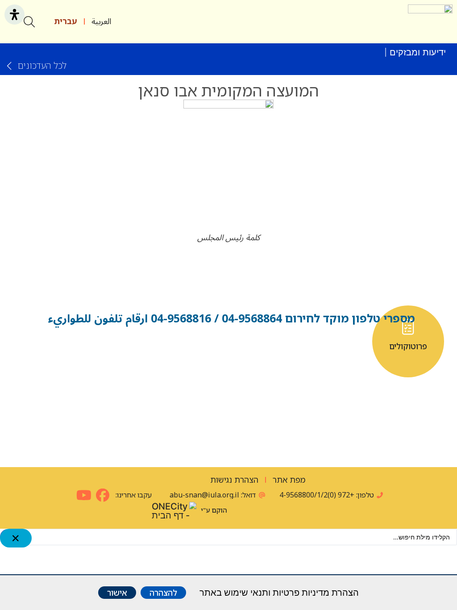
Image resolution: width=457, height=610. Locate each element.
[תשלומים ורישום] (183, 407)
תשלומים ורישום (183, 431)
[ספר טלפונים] (229, 326)
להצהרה (163, 592)
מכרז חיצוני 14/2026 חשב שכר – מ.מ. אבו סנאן (289, 52)
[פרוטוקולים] (408, 326)
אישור (117, 592)
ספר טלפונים (228, 346)
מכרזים (273, 427)
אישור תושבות (318, 346)
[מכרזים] (273, 407)
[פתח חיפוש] (29, 21)
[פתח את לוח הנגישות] (14, 14)
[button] (394, 22)
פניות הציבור (49, 346)
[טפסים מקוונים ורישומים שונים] (139, 326)
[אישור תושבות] (318, 326)
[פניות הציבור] (49, 326)
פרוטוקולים (408, 346)
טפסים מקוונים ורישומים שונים (139, 350)
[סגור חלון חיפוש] (16, 538)
